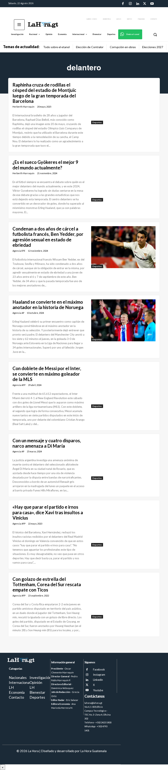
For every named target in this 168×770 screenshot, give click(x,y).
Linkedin (98, 679)
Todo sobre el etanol (56, 47)
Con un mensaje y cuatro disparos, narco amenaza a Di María (46, 443)
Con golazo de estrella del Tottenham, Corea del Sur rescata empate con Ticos (46, 584)
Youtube (98, 690)
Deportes (97, 122)
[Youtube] (152, 4)
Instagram (99, 674)
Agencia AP (18, 312)
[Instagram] (130, 4)
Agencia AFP (18, 385)
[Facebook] (123, 4)
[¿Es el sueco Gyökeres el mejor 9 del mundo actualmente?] (123, 180)
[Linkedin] (137, 4)
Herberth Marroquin (23, 106)
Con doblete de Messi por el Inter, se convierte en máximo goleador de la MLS (46, 374)
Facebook (99, 669)
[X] (87, 685)
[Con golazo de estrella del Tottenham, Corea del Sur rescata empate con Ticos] (123, 597)
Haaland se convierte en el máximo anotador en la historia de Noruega (47, 304)
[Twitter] (145, 4)
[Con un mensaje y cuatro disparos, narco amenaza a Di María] (123, 459)
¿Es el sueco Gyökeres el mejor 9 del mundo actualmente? (45, 164)
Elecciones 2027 (152, 47)
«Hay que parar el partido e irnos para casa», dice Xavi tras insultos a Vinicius (47, 512)
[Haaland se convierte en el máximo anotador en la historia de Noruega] (123, 320)
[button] (155, 34)
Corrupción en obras (123, 47)
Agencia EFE (18, 250)
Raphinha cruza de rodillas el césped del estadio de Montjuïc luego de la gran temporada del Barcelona (44, 93)
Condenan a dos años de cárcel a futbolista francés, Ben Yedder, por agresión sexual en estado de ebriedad (47, 237)
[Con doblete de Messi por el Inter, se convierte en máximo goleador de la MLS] (123, 387)
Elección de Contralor (89, 47)
